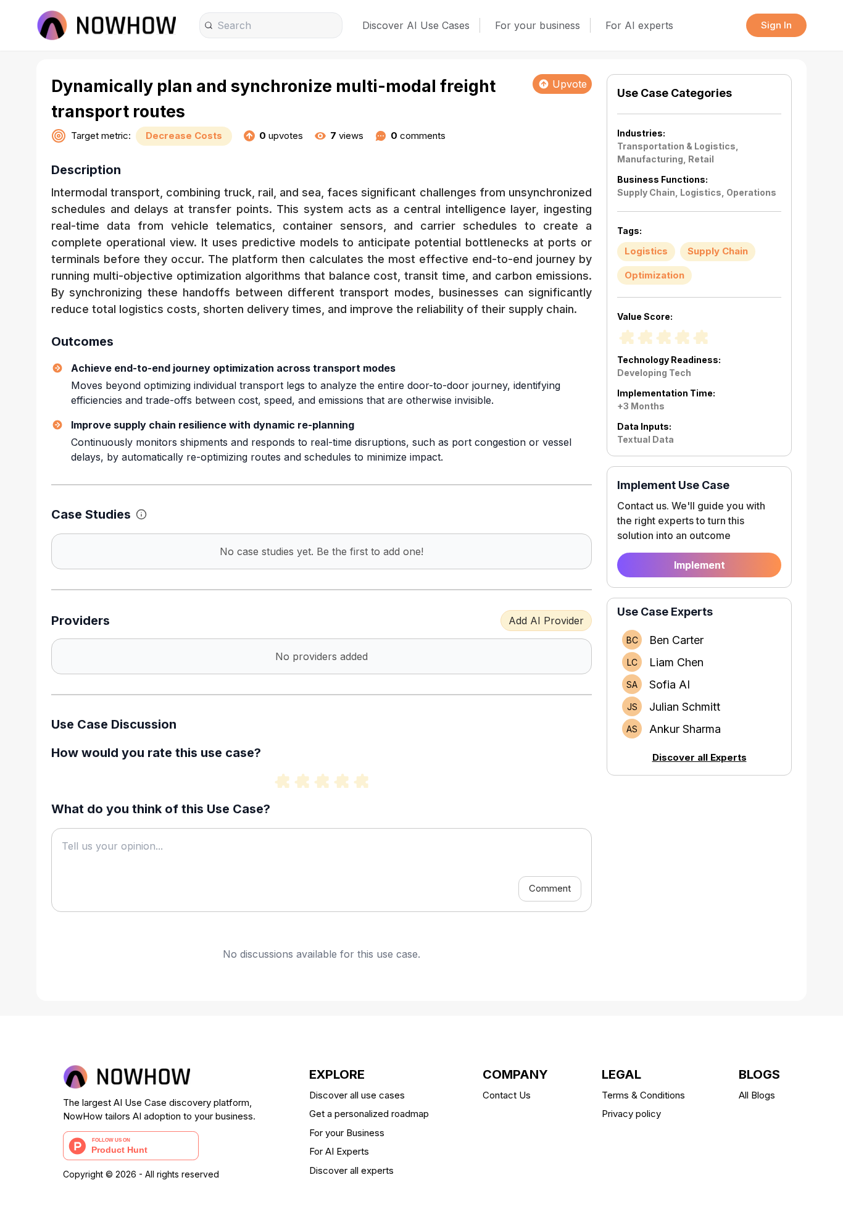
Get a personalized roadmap (369, 1113)
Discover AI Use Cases (416, 25)
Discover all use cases (357, 1095)
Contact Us (507, 1095)
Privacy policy (631, 1113)
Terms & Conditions (643, 1095)
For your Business (346, 1133)
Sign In (776, 25)
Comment (550, 888)
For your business (537, 25)
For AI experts (639, 25)
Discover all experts (351, 1170)
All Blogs (757, 1095)
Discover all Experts (699, 757)
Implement (699, 565)
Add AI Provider (546, 620)
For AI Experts (339, 1151)
